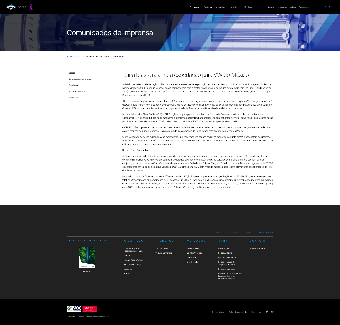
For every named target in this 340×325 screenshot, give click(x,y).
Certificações (223, 248)
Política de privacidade (238, 312)
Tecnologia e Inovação (133, 264)
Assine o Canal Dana (77, 91)
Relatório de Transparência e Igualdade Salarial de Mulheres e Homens (229, 276)
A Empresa (194, 7)
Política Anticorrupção (227, 257)
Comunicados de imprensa (80, 79)
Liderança (128, 269)
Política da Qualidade (226, 269)
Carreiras (270, 7)
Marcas (127, 273)
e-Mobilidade (234, 7)
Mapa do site (256, 312)
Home (69, 56)
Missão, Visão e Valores (133, 260)
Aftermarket (191, 257)
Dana (223, 240)
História (127, 255)
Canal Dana (73, 85)
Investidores (282, 7)
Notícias (293, 7)
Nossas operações (257, 248)
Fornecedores (304, 7)
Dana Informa (74, 97)
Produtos (208, 7)
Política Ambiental (225, 253)
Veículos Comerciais (163, 253)
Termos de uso (218, 312)
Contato (248, 7)
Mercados (220, 7)
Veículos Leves (161, 248)
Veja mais (87, 271)
